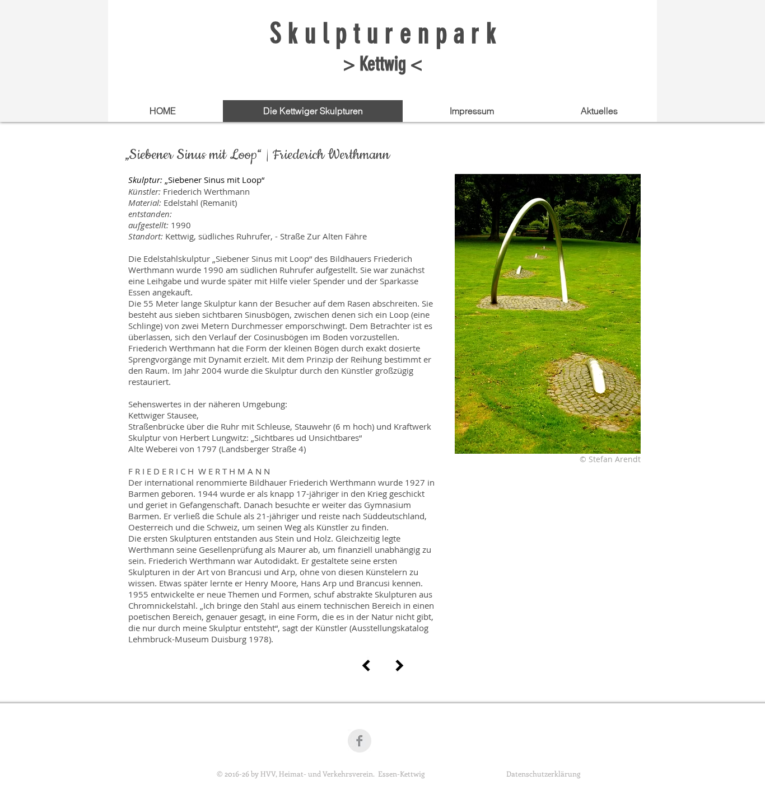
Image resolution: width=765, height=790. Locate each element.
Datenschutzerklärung (543, 773)
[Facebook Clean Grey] (359, 741)
